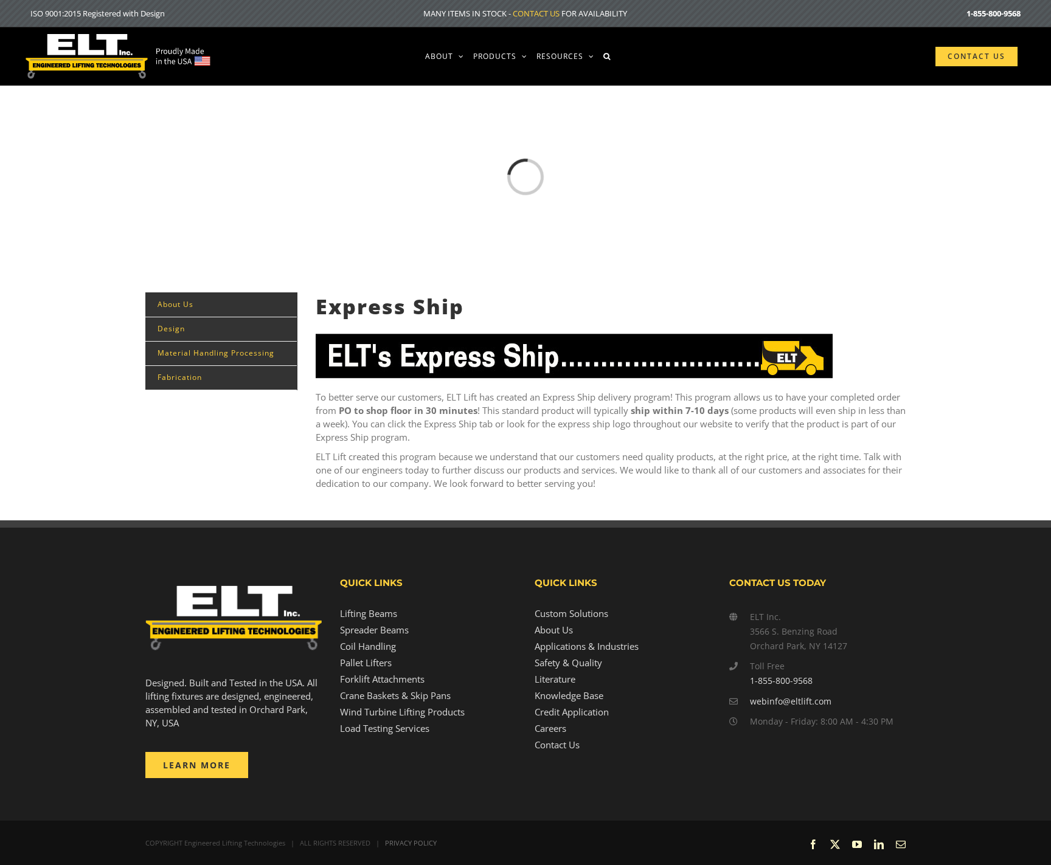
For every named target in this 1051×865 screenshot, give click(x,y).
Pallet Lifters (366, 663)
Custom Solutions (571, 613)
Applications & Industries (587, 646)
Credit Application (572, 712)
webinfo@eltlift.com (790, 701)
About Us (554, 630)
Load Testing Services (384, 728)
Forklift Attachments (382, 679)
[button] (607, 56)
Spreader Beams (374, 630)
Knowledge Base (569, 695)
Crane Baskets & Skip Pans (395, 695)
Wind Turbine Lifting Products (402, 712)
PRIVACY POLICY (411, 842)
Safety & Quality (568, 663)
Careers (550, 728)
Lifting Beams (368, 613)
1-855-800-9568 (781, 680)
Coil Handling (368, 646)
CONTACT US (536, 13)
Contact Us (557, 745)
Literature (555, 679)
